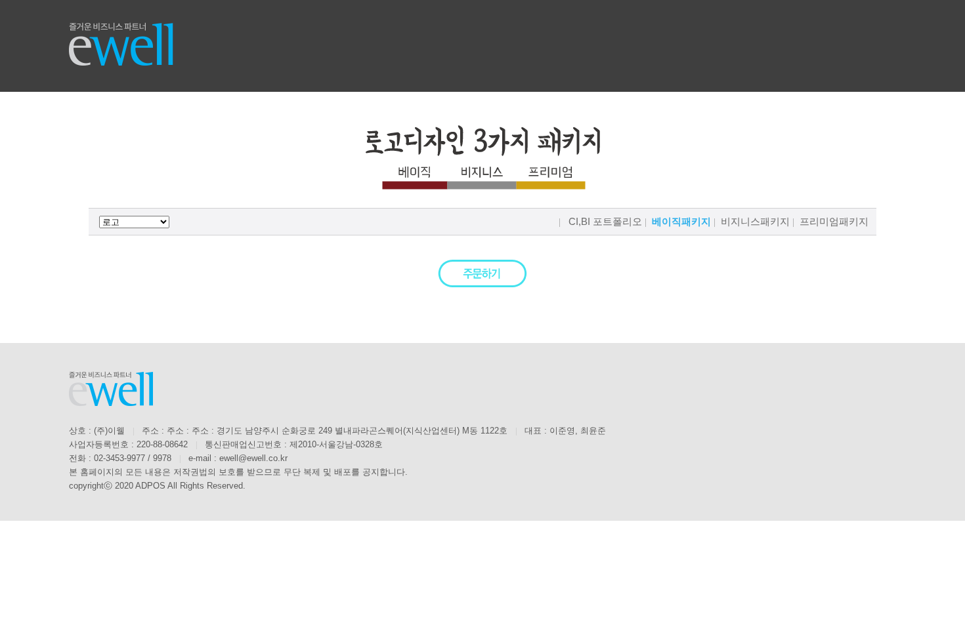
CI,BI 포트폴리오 (605, 221)
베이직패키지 (681, 221)
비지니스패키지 (755, 221)
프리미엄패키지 (834, 221)
